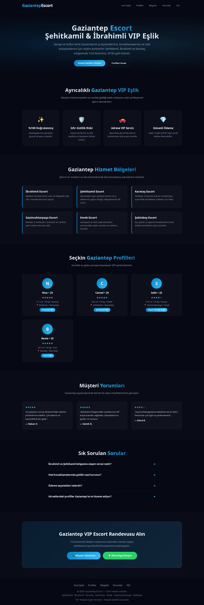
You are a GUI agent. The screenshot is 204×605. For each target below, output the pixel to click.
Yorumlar (166, 5)
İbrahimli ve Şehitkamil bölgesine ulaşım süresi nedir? (102, 464)
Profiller (139, 5)
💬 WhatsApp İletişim (120, 555)
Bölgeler (153, 5)
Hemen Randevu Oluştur (89, 63)
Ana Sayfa (126, 5)
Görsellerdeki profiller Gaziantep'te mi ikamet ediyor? (102, 496)
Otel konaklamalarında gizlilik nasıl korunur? (102, 474)
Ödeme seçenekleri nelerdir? (102, 485)
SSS (178, 5)
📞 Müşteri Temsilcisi (83, 555)
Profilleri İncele (119, 63)
